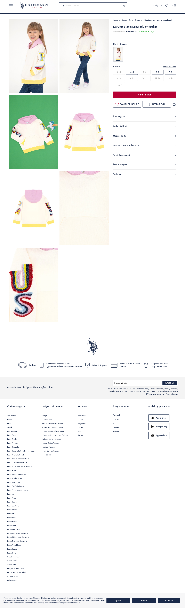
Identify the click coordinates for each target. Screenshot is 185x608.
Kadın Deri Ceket (13, 529)
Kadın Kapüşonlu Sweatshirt (17, 533)
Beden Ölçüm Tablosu (50, 443)
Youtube (116, 431)
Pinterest (116, 427)
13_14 (119, 84)
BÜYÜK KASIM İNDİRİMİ (16, 572)
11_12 (157, 78)
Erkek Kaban (12, 502)
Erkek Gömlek (12, 439)
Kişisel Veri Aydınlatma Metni (53, 431)
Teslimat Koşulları (48, 447)
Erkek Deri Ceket (13, 506)
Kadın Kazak (12, 549)
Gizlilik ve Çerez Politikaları (52, 423)
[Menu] (11, 6)
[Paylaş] (174, 104)
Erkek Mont (11, 494)
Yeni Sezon (11, 415)
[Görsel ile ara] (123, 5)
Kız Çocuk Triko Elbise (15, 568)
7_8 (170, 72)
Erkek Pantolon (12, 443)
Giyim (131, 20)
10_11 (144, 78)
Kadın (9, 419)
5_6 (144, 72)
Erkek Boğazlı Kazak (14, 482)
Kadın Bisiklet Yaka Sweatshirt (18, 537)
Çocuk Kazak (12, 560)
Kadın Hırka (11, 553)
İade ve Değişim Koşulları (51, 439)
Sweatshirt (138, 20)
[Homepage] (34, 5)
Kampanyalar (12, 431)
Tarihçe (80, 419)
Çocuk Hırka (11, 564)
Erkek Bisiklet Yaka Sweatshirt (18, 458)
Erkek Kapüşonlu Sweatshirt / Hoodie (21, 451)
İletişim (45, 415)
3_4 (119, 72)
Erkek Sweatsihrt (13, 447)
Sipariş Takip (47, 419)
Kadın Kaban (12, 521)
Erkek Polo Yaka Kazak (15, 486)
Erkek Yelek (11, 498)
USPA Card (82, 427)
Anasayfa (116, 20)
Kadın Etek (11, 513)
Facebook (116, 415)
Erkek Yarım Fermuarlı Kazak (17, 490)
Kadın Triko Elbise (14, 545)
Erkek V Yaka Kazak (14, 478)
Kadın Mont (11, 517)
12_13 (170, 78)
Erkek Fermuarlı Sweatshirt (17, 462)
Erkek (9, 423)
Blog (79, 431)
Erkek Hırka (11, 470)
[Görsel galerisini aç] (33, 56)
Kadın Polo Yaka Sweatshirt (17, 541)
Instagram (116, 419)
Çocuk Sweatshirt (13, 557)
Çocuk (124, 20)
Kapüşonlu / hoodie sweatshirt (158, 20)
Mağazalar (82, 423)
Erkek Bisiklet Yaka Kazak (16, 474)
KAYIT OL (170, 382)
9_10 (132, 78)
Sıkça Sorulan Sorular (50, 451)
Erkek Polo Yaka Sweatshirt (17, 455)
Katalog (80, 435)
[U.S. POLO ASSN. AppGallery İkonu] (163, 435)
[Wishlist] (166, 6)
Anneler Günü (12, 576)
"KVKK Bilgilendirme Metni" (156, 394)
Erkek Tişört (11, 435)
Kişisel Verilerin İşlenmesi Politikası (55, 435)
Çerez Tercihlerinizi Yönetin (52, 427)
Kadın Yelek (11, 525)
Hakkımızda (82, 415)
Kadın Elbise (12, 509)
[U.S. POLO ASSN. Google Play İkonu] (163, 426)
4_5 (132, 72)
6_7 (157, 72)
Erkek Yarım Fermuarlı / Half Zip (19, 466)
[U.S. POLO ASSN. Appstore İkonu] (163, 418)
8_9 (119, 78)
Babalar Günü (12, 580)
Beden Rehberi (169, 66)
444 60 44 (46, 455)
